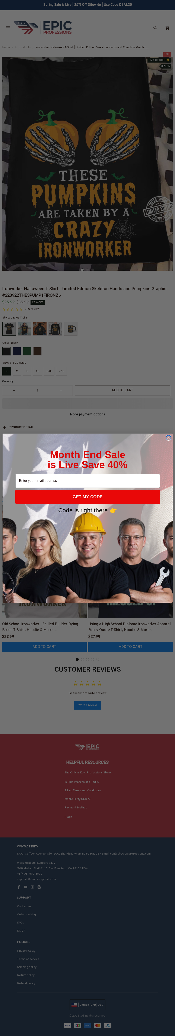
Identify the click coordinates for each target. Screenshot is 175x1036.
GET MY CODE (87, 496)
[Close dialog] (168, 437)
